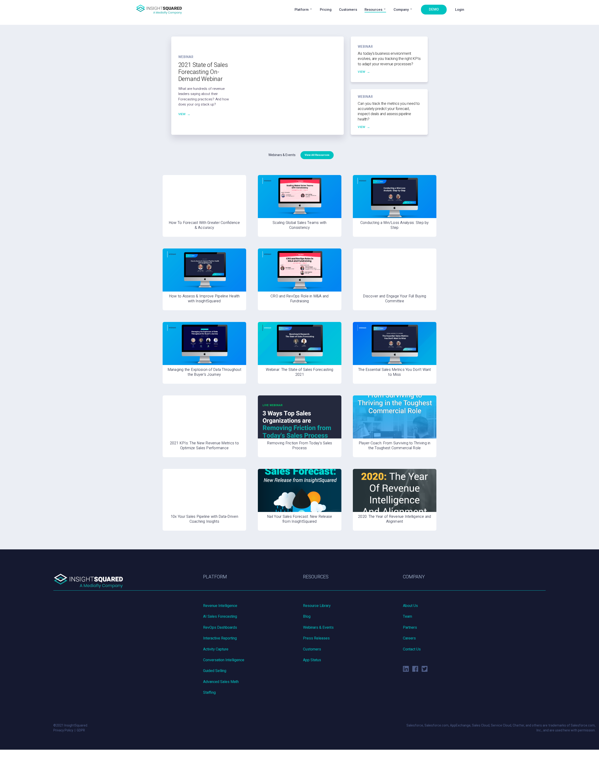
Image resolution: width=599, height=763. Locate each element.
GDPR (81, 730)
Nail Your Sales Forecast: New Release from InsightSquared (299, 519)
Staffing (209, 692)
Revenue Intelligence (220, 606)
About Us (410, 606)
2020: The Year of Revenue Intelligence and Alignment (394, 519)
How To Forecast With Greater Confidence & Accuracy (204, 225)
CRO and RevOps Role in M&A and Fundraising (299, 298)
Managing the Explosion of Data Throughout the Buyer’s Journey (204, 372)
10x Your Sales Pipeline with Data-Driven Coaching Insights (204, 519)
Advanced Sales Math (221, 682)
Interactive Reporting (220, 638)
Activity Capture (215, 649)
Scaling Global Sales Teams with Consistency (300, 225)
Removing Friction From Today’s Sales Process (299, 445)
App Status (312, 660)
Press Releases (316, 638)
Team (407, 616)
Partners (410, 627)
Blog (306, 616)
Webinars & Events (318, 627)
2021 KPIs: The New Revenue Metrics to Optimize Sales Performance (204, 445)
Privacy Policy (63, 730)
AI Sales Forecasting (220, 616)
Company (401, 9)
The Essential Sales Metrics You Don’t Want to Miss (394, 372)
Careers (409, 638)
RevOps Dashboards (220, 627)
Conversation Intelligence (223, 660)
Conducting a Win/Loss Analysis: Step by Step (394, 225)
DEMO (434, 9)
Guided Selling (214, 671)
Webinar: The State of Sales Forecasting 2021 (299, 372)
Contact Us (412, 649)
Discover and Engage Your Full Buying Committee (394, 298)
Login (459, 9)
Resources (373, 9)
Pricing (326, 9)
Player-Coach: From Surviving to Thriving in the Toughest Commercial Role (395, 445)
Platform (302, 9)
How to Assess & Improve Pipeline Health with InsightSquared (204, 298)
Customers (348, 9)
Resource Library (317, 606)
